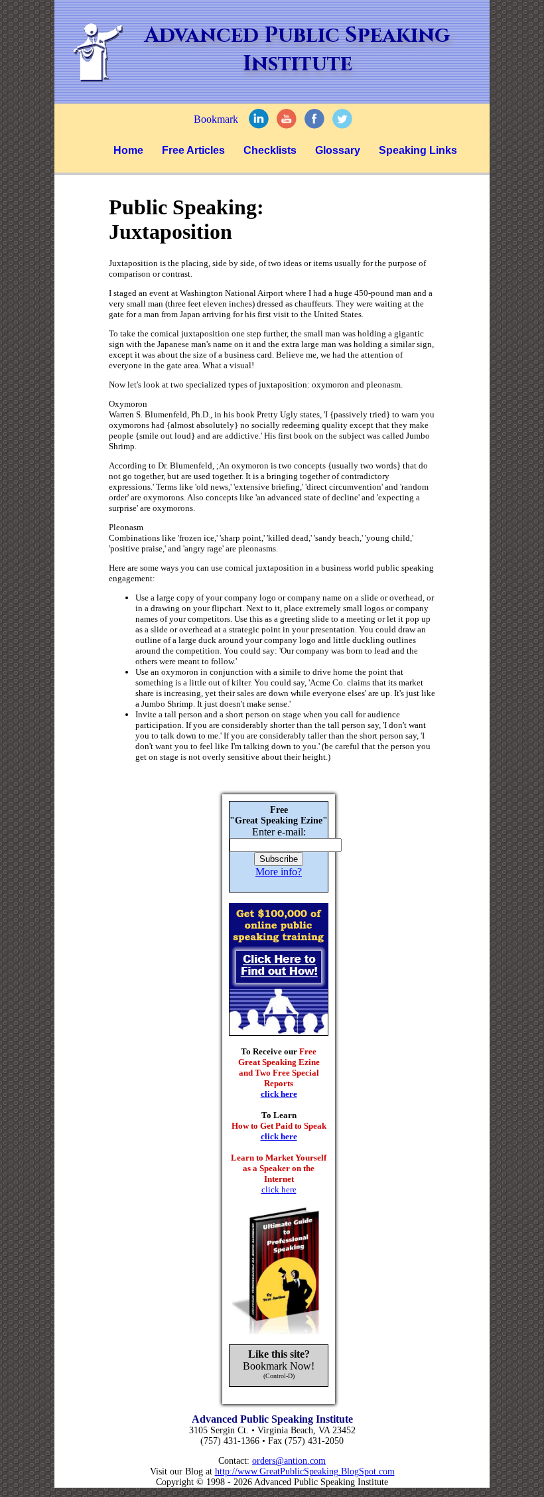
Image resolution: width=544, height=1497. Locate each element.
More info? (278, 871)
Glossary (337, 150)
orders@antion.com (289, 1461)
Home (128, 150)
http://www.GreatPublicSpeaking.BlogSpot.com (305, 1471)
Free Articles (193, 150)
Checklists (270, 150)
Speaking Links (418, 150)
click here (279, 1094)
